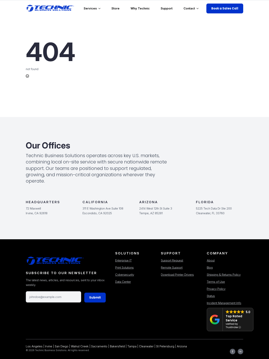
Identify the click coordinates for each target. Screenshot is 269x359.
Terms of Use (216, 282)
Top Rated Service (234, 318)
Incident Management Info (224, 303)
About (211, 260)
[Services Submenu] (100, 8)
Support (167, 8)
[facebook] (232, 351)
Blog (210, 267)
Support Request (172, 260)
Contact (189, 8)
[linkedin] (240, 351)
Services (90, 8)
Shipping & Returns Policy (224, 274)
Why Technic (140, 8)
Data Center (123, 282)
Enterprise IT (123, 260)
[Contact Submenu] (198, 8)
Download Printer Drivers (177, 274)
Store (115, 8)
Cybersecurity (124, 274)
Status (211, 296)
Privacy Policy (216, 289)
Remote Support (172, 267)
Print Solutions (124, 267)
